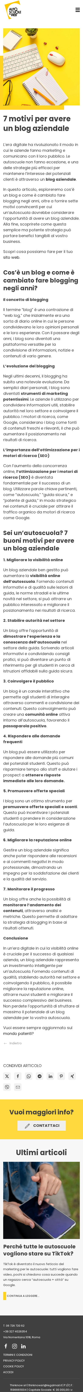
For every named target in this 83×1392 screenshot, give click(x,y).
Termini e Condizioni (17, 1355)
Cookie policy (13, 1366)
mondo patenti (17, 1033)
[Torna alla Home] (12, 10)
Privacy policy (14, 1361)
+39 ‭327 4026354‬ (15, 1331)
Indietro (16, 1043)
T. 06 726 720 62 (13, 1326)
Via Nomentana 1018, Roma (21, 1337)
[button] (78, 9)
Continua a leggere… (23, 1296)
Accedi (8, 1372)
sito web (11, 257)
